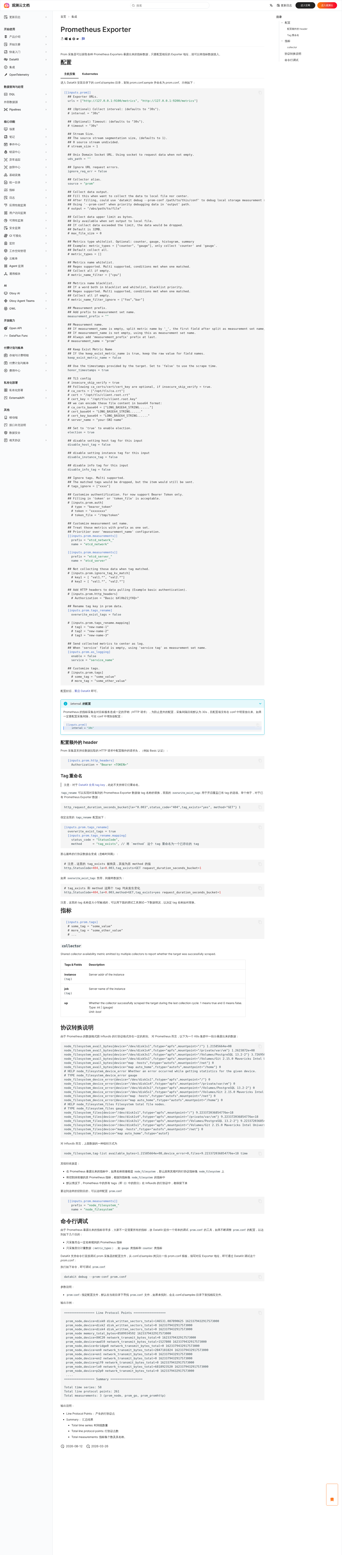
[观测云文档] (6, 5)
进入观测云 (327, 5)
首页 (63, 16)
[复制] (260, 92)
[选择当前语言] (271, 5)
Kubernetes (90, 73)
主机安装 (69, 73)
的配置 (80, 703)
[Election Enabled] (83, 39)
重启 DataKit (82, 691)
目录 (279, 16)
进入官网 (305, 5)
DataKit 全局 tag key (92, 784)
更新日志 (286, 5)
